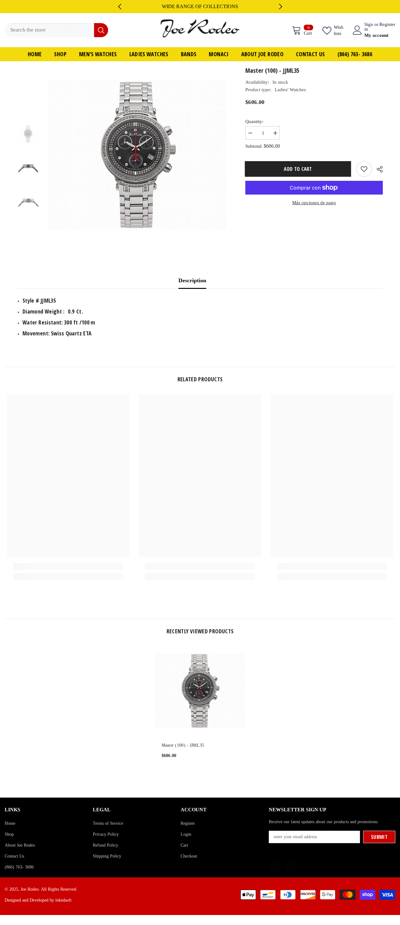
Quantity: (254, 121)
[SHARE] (377, 169)
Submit (379, 836)
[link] (68, 566)
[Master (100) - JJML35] (200, 691)
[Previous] (119, 6)
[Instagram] (291, 866)
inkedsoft (63, 900)
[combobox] (49, 30)
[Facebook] (275, 866)
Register (387, 24)
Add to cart (298, 169)
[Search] (56, 30)
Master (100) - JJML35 (183, 745)
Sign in (368, 27)
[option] (200, 6)
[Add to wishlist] (364, 169)
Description (192, 280)
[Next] (280, 6)
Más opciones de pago (314, 202)
